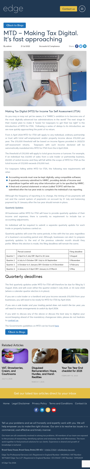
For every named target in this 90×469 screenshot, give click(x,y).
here (57, 325)
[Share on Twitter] (80, 46)
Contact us (68, 8)
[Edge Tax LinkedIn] (42, 410)
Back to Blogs (15, 25)
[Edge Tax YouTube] (53, 410)
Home (6, 403)
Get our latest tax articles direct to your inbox (45, 393)
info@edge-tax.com (66, 450)
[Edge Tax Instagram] (48, 410)
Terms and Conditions (61, 403)
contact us (13, 320)
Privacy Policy (39, 403)
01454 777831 (50, 450)
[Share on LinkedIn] (84, 46)
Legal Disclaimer (21, 403)
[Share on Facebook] (77, 46)
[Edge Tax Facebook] (36, 410)
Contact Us (81, 403)
